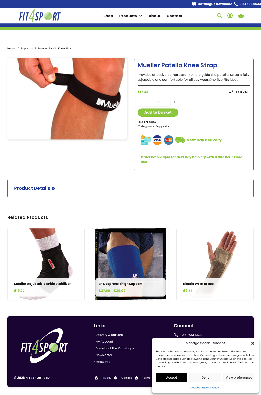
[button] (253, 343)
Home (11, 48)
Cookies (195, 387)
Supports (27, 48)
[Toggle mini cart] (241, 16)
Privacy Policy (210, 387)
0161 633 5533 (250, 4)
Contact (174, 15)
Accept (171, 377)
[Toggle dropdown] (141, 16)
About (154, 15)
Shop (108, 15)
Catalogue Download (215, 4)
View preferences (239, 377)
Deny (205, 377)
